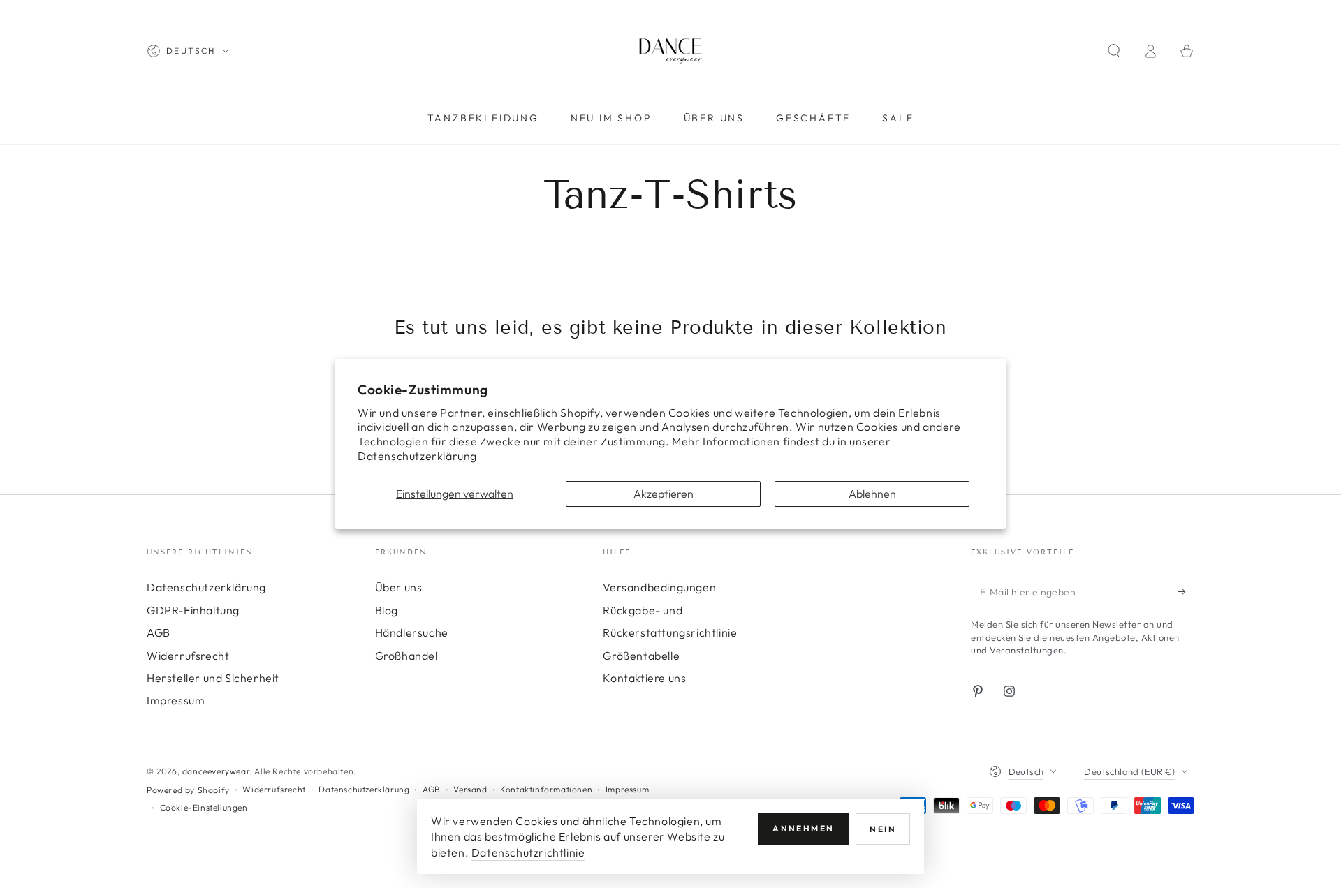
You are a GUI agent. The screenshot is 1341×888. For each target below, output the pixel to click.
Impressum (176, 700)
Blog (386, 610)
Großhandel (406, 656)
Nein (883, 829)
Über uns (399, 587)
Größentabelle (641, 656)
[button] (1114, 51)
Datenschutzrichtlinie (528, 852)
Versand (470, 789)
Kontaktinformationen (546, 789)
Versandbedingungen (659, 587)
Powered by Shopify (188, 790)
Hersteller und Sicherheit (213, 678)
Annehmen (803, 828)
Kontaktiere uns (644, 678)
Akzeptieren (663, 494)
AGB (158, 632)
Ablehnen (872, 494)
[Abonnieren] (1186, 591)
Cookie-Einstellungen (204, 807)
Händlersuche (411, 632)
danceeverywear (215, 771)
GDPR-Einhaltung (193, 610)
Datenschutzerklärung (417, 456)
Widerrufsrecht (188, 656)
